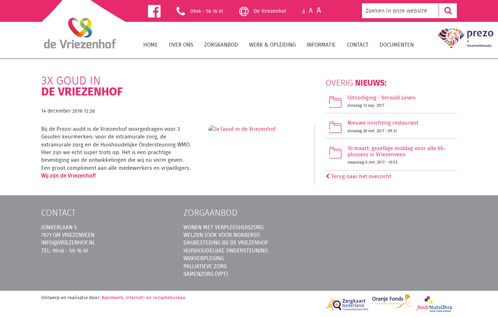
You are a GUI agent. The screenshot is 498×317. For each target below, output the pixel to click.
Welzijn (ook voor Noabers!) (221, 235)
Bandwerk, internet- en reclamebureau (144, 297)
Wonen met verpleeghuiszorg (223, 227)
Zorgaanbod (221, 44)
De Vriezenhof (269, 11)
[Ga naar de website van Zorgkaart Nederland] (347, 304)
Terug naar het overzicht (360, 176)
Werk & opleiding (272, 44)
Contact (358, 44)
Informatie (321, 44)
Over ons (181, 44)
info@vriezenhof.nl (68, 242)
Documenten (397, 44)
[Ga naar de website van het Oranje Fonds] (392, 301)
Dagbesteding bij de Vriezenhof (225, 242)
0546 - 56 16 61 (207, 11)
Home (150, 44)
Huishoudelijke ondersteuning (225, 250)
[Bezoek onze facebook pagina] (162, 11)
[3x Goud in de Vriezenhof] (242, 131)
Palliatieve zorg (205, 266)
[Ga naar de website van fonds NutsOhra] (434, 303)
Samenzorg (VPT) (205, 274)
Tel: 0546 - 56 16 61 (64, 250)
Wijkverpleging (203, 258)
